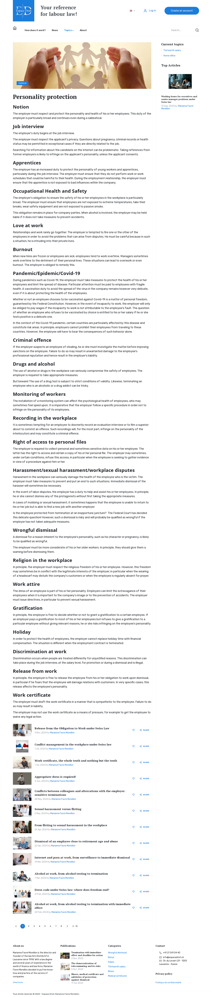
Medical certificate (117, 976)
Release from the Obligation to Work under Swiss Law (72, 728)
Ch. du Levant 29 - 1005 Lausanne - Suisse (173, 962)
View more (18, 982)
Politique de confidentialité (168, 982)
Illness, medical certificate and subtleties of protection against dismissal (87, 977)
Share (146, 730)
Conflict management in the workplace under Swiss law (73, 744)
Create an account (182, 10)
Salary (111, 962)
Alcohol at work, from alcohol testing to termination (71, 873)
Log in (152, 10)
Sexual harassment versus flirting (58, 809)
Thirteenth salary (172, 50)
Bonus (111, 957)
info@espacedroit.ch (173, 957)
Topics (22, 83)
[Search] (196, 30)
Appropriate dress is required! (55, 777)
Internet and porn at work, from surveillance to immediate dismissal (82, 857)
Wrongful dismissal (117, 952)
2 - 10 (75, 926)
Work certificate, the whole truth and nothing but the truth (76, 760)
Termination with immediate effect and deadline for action (87, 954)
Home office (169, 55)
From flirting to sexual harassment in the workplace (71, 825)
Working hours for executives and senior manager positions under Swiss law (179, 99)
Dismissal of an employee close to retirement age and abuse (76, 841)
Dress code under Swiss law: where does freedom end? (72, 890)
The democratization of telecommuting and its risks (86, 964)
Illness (111, 971)
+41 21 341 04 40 (171, 952)
